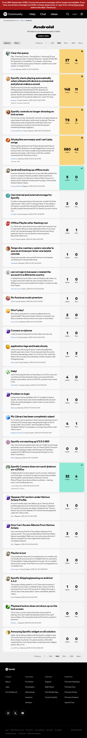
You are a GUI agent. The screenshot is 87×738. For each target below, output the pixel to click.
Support (48, 681)
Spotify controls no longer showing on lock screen (32, 113)
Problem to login (20, 393)
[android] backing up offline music (30, 169)
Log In (74, 14)
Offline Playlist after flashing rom (29, 222)
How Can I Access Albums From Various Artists (32, 526)
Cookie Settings (40, 730)
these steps (78, 5)
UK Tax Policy (22, 734)
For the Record (11, 692)
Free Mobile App (51, 692)
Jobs (7, 687)
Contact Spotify (51, 697)
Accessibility (58, 730)
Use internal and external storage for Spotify (31, 196)
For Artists (29, 681)
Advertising (29, 692)
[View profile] (8, 53)
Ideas (54, 14)
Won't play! (17, 310)
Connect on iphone (21, 330)
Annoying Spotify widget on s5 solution (33, 631)
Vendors (28, 702)
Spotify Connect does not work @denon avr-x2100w (33, 468)
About (7, 681)
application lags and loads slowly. (29, 346)
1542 (52, 43)
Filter (16, 43)
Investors (29, 697)
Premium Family (71, 692)
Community (15, 14)
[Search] (68, 14)
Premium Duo (70, 687)
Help (32, 14)
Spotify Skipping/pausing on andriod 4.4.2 (31, 579)
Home (16, 20)
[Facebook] (22, 713)
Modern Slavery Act (11, 734)
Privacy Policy (29, 730)
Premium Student (72, 697)
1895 (73, 43)
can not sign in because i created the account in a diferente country (31, 273)
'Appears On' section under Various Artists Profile (30, 498)
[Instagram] (8, 713)
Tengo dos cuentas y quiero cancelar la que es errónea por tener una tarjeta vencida (32, 250)
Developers (30, 687)
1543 (59, 43)
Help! (14, 371)
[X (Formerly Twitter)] (15, 713)
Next (80, 43)
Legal (7, 730)
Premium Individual (72, 681)
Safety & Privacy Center (17, 730)
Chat (43, 14)
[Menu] (82, 14)
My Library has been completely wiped (32, 416)
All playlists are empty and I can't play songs (31, 141)
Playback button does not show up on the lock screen (34, 607)
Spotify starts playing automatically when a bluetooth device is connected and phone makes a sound (32, 81)
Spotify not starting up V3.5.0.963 (30, 441)
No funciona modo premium (26, 297)
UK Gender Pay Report (34, 734)
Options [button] (7, 43)
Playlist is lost (18, 552)
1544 (65, 43)
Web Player (49, 687)
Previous (39, 43)
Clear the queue (20, 52)
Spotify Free (69, 702)
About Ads (49, 730)
